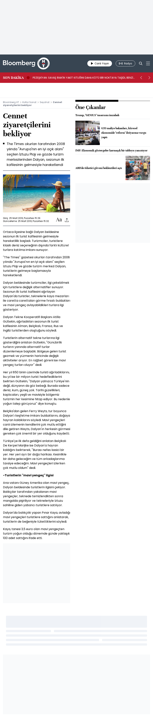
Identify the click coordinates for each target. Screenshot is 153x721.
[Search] (140, 63)
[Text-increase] (59, 220)
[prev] (141, 78)
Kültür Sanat (29, 102)
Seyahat (44, 102)
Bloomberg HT (11, 102)
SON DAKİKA (13, 78)
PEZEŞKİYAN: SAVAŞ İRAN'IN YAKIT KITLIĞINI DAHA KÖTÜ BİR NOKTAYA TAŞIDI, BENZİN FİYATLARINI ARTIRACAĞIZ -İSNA (84, 78)
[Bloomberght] (26, 63)
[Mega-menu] (148, 63)
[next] (149, 78)
